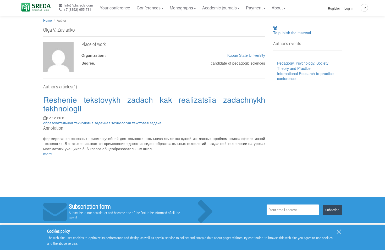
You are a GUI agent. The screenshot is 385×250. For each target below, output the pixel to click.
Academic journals (219, 8)
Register (334, 8)
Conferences (149, 8)
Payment (254, 8)
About (277, 8)
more (47, 153)
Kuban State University (246, 55)
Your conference (115, 8)
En (364, 7)
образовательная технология (69, 122)
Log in (348, 8)
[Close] (339, 232)
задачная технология (113, 122)
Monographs (181, 8)
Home (47, 20)
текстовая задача (147, 122)
